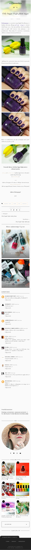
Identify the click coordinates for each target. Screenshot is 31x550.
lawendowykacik (9, 320)
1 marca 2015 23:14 (12, 336)
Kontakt (14, 541)
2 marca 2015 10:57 (13, 347)
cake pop (4, 173)
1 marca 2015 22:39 (18, 320)
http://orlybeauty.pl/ (15, 184)
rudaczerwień (8, 312)
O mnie (7, 541)
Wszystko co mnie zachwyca (12, 328)
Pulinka (7, 347)
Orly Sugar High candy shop (9, 216)
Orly (19, 203)
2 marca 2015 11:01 (19, 356)
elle (6, 372)
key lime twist (11, 173)
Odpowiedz (8, 300)
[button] (7, 6)
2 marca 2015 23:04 (16, 380)
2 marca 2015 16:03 (13, 364)
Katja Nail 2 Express (10, 356)
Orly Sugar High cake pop (22, 221)
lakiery (14, 203)
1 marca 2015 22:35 (16, 312)
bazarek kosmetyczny (10, 296)
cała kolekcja (15, 176)
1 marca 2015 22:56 (24, 328)
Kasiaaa (7, 364)
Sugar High (24, 203)
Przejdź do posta (15, 256)
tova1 (6, 336)
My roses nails (8, 380)
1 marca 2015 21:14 (15, 304)
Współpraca (22, 541)
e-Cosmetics (16, 3)
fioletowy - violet (7, 203)
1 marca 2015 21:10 (20, 296)
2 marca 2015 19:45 (11, 372)
